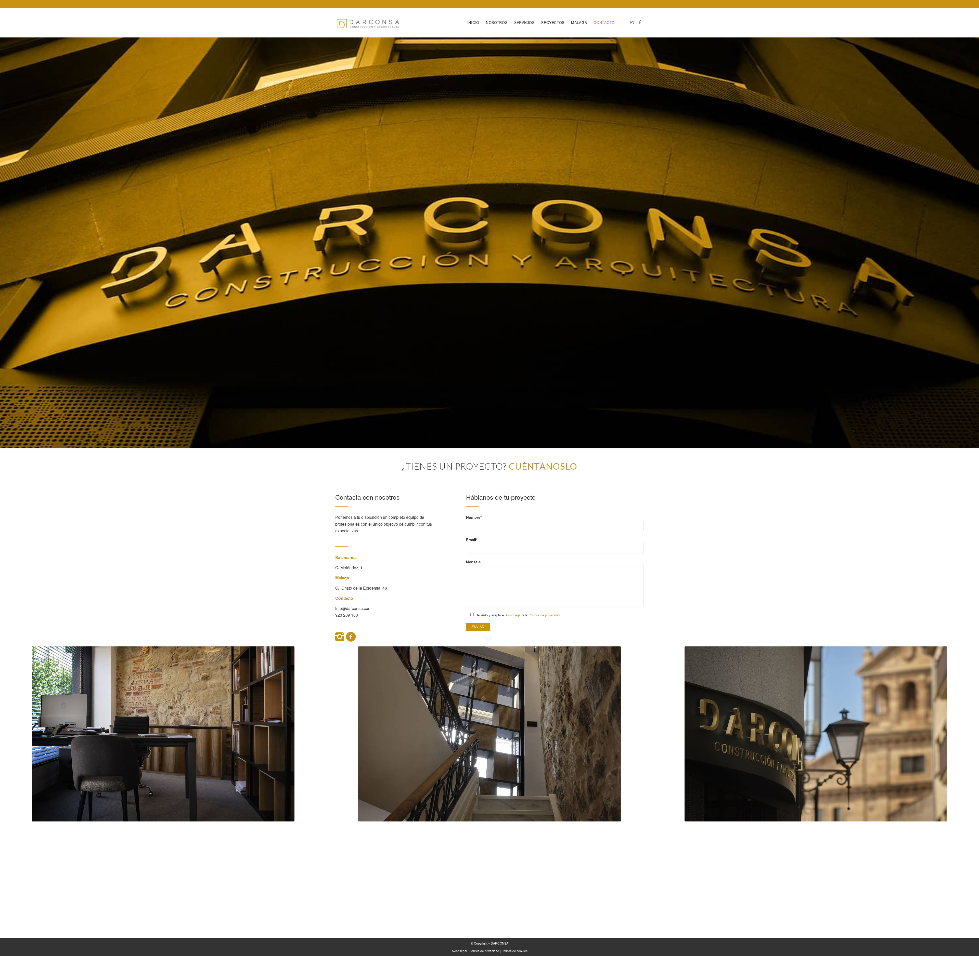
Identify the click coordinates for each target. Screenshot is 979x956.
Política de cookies (514, 951)
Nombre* (474, 517)
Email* (472, 539)
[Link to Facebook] (640, 22)
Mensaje (473, 562)
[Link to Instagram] (632, 22)
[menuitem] (473, 22)
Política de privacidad (544, 615)
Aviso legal (513, 615)
